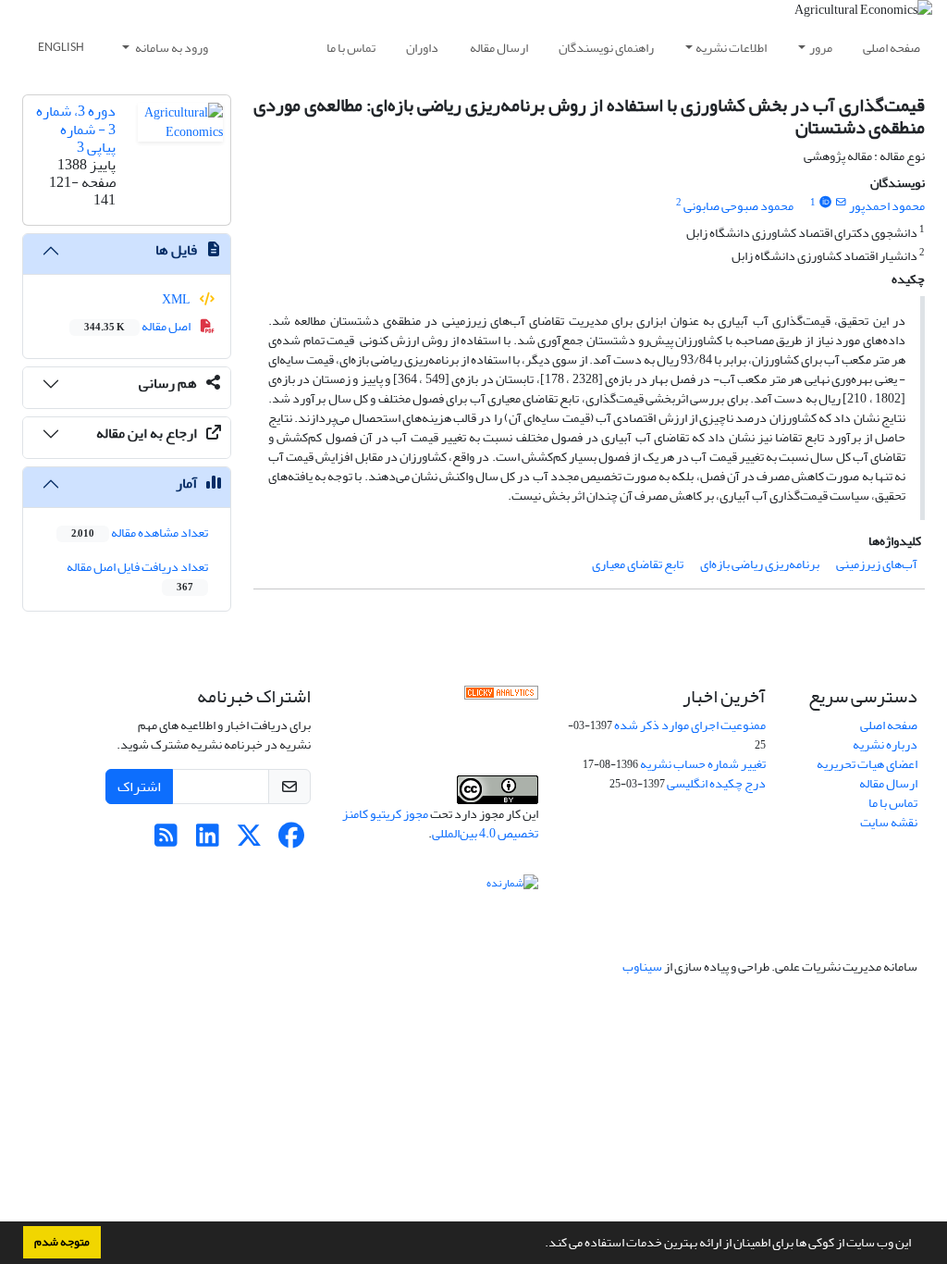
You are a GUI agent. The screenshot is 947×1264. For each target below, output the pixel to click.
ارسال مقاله (499, 47)
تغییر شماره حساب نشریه (703, 763)
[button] (540, 1244)
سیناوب (642, 966)
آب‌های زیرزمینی (876, 563)
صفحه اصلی (891, 47)
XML (177, 299)
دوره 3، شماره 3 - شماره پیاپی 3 (76, 128)
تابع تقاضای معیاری (637, 563)
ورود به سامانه (170, 47)
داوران (422, 47)
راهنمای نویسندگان (606, 47)
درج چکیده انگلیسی (716, 783)
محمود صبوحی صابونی (738, 205)
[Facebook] (291, 840)
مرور (820, 47)
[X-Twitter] (249, 840)
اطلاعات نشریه (731, 47)
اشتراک (139, 786)
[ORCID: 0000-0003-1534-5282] (825, 202)
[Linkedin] (208, 840)
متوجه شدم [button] (62, 1242)
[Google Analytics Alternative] (501, 697)
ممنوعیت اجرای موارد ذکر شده (690, 725)
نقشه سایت (888, 822)
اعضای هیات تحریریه (867, 763)
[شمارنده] (512, 886)
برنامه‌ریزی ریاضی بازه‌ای (759, 563)
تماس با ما (350, 47)
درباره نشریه (885, 744)
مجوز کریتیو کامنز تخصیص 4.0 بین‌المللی (440, 823)
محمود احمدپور (887, 205)
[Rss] (166, 840)
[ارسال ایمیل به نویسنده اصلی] (841, 202)
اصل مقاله (138, 326)
